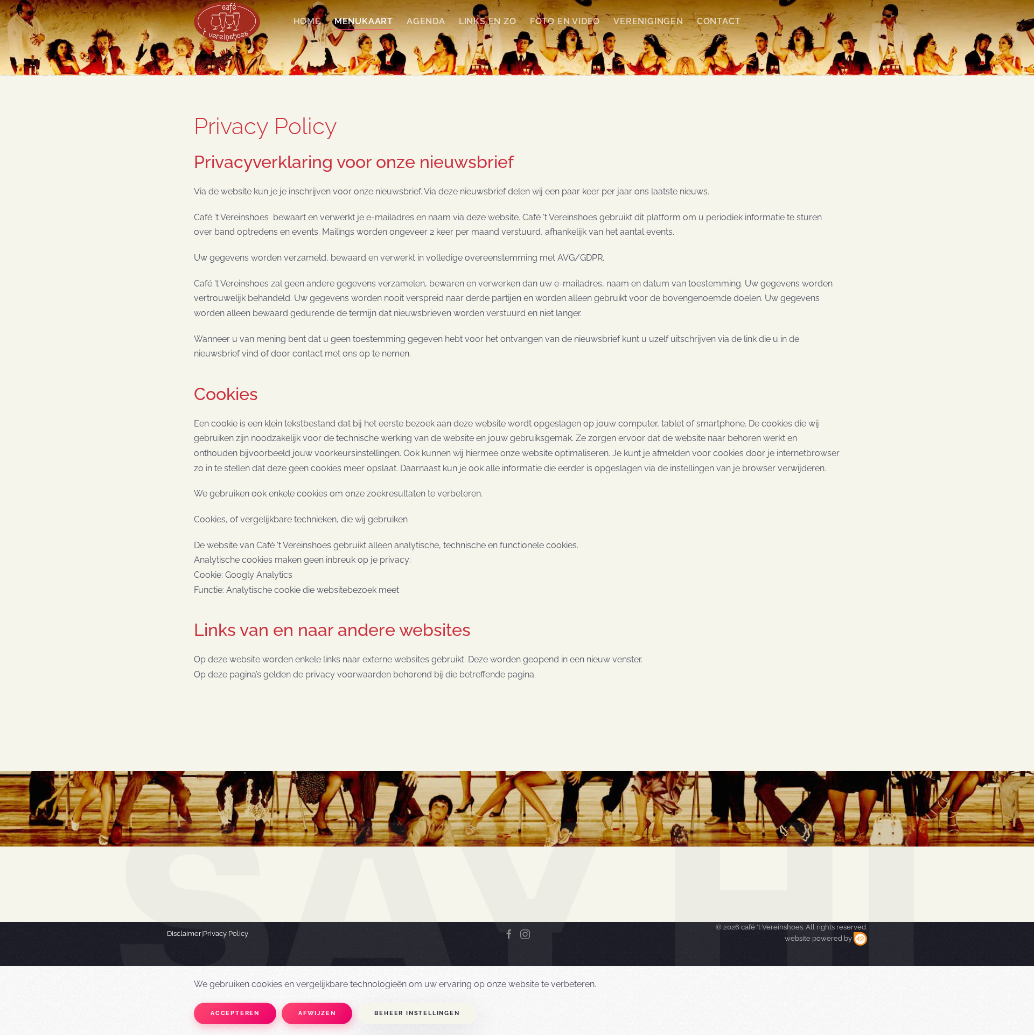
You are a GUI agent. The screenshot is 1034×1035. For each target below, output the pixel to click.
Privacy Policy (225, 933)
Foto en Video (565, 21)
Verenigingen (648, 21)
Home (307, 21)
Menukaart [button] (363, 21)
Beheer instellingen (416, 1013)
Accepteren (235, 1013)
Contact (719, 21)
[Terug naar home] (227, 21)
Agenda (426, 21)
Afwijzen (317, 1013)
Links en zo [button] (487, 21)
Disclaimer (184, 933)
